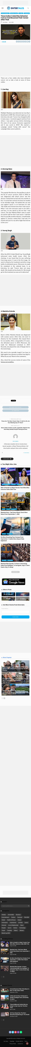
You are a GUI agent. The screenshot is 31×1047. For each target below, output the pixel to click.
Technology (22, 927)
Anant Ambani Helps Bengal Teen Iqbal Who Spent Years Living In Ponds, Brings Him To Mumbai (15, 668)
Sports (9, 927)
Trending (27, 13)
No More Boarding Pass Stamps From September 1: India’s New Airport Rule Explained (12, 539)
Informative (5, 922)
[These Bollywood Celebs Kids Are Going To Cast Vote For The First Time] (5, 1006)
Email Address (5, 608)
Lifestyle (4, 925)
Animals (4, 914)
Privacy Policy (13, 1043)
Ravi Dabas (5, 22)
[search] (28, 8)
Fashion (13, 484)
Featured (19, 917)
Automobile (11, 914)
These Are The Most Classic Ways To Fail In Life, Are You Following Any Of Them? (15, 421)
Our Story (6, 1041)
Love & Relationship (13, 925)
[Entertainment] (8, 594)
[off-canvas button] (2, 8)
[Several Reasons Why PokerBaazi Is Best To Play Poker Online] (5, 990)
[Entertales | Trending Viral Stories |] (15, 8)
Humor (19, 920)
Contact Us (20, 1043)
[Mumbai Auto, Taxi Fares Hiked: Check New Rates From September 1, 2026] (15, 501)
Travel (8, 509)
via (2, 109)
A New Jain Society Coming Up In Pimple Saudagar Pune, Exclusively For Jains (19, 997)
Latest (26, 922)
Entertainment (5, 13)
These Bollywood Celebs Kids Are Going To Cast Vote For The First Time (19, 1006)
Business (18, 914)
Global (3, 920)
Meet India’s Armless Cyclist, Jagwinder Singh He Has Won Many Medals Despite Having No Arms (15, 428)
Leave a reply (6, 458)
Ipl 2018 (20, 922)
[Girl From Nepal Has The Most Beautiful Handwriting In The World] (5, 1014)
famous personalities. (7, 362)
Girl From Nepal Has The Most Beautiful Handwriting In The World (19, 1013)
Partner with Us (19, 1041)
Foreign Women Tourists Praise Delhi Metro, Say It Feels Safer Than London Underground (15, 680)
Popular (4, 927)
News (3, 509)
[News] (22, 594)
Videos (15, 930)
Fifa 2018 (26, 917)
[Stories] (22, 599)
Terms (26, 1041)
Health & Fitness (11, 920)
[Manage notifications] (27, 1043)
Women (22, 930)
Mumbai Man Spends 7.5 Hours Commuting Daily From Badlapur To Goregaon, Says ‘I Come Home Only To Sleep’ (15, 565)
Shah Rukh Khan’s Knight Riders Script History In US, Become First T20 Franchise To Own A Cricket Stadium (15, 692)
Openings (12, 1041)
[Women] (8, 599)
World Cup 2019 (6, 933)
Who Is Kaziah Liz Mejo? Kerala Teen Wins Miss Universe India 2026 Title (15, 488)
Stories (21, 13)
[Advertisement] (15, 3)
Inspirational (14, 13)
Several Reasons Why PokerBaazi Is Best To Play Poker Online (19, 989)
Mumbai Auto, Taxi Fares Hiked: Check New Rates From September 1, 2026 (14, 513)
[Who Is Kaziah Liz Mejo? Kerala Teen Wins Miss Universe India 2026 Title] (15, 477)
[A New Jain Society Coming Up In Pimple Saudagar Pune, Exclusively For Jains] (5, 997)
